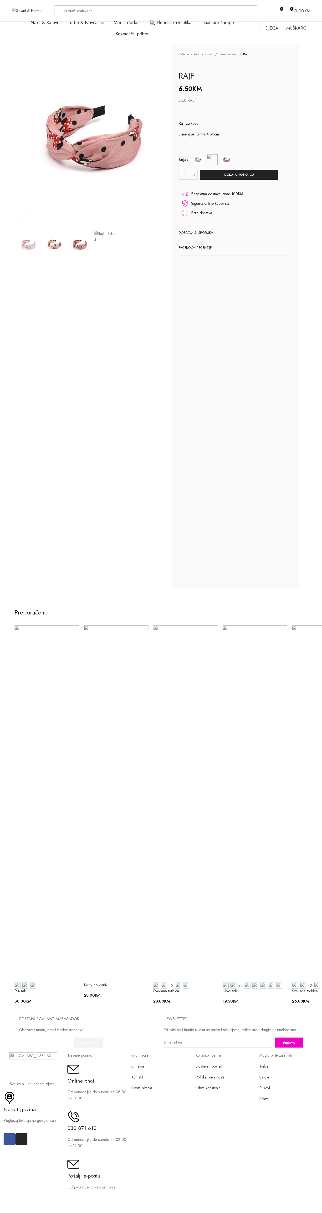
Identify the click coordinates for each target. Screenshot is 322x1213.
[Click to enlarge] (27, 218)
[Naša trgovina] (9, 1098)
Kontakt (137, 1077)
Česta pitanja (141, 1088)
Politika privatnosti (209, 1077)
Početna (184, 54)
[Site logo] (27, 10)
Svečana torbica (166, 991)
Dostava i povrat (208, 1066)
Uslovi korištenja (207, 1088)
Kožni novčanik (95, 985)
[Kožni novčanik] (116, 804)
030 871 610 (82, 1128)
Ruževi (264, 1088)
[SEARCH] (251, 10)
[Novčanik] (255, 804)
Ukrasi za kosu (228, 54)
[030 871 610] (73, 1117)
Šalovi (264, 1099)
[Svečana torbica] (185, 804)
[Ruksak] (47, 804)
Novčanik (230, 991)
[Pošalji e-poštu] (73, 1164)
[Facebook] (9, 1139)
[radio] (198, 159)
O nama (137, 1066)
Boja (182, 159)
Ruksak (20, 991)
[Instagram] (21, 1139)
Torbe (264, 1066)
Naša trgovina (20, 1109)
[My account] (270, 10)
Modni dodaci (203, 54)
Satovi (264, 1077)
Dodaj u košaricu (239, 174)
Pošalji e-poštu (83, 1175)
